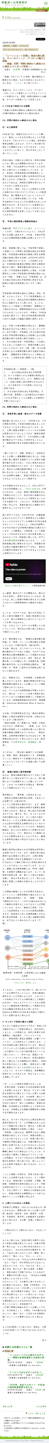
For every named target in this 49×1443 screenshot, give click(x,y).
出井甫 (16, 69)
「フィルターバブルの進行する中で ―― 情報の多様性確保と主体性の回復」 (26, 1357)
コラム (8, 765)
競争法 (7, 46)
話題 (28, 1067)
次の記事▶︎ (42, 1406)
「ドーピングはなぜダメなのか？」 (26, 1372)
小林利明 (38, 1375)
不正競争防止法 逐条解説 (24, 742)
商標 (15, 46)
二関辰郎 (38, 1362)
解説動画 (13, 540)
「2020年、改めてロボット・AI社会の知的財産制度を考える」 (26, 1386)
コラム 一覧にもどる (36, 1413)
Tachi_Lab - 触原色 (22, 983)
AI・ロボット (31, 50)
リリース (13, 524)
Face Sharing (33, 489)
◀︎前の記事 (8, 1406)
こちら (18, 83)
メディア (24, 46)
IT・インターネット (13, 50)
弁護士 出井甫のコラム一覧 (18, 1347)
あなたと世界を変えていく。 (18, 586)
